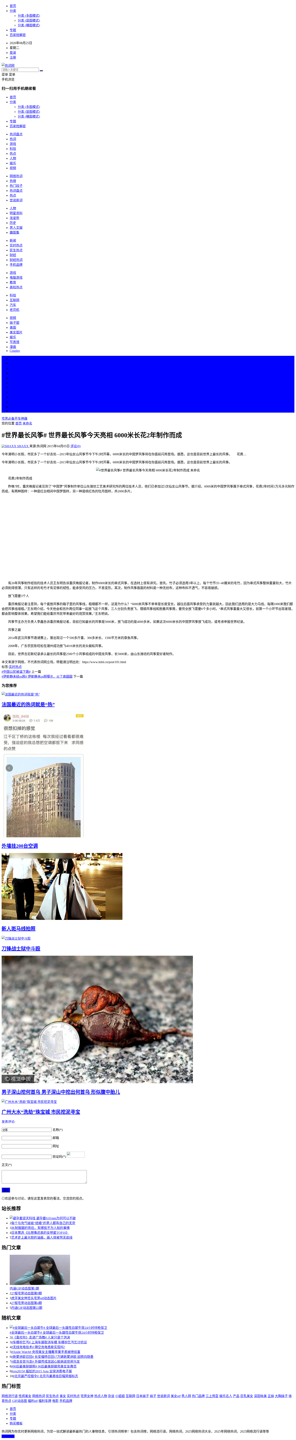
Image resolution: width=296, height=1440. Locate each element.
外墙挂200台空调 (20, 846)
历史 (13, 223)
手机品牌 (16, 264)
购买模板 (16, 1423)
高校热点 (16, 287)
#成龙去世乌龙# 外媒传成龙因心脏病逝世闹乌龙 (45, 1361)
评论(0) (75, 446)
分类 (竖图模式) (29, 20)
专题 (13, 30)
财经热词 (16, 260)
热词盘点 (16, 134)
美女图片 (16, 332)
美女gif (176, 1396)
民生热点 (16, 250)
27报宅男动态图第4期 (26, 1303)
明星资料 (16, 213)
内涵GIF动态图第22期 (26, 1308)
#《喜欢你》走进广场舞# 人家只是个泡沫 (40, 1337)
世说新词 (16, 200)
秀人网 (186, 1396)
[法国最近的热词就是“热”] (148, 694)
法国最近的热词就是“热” (28, 704)
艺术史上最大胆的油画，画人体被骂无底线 (41, 1237)
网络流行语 (10, 1396)
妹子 (153, 1396)
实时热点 (16, 245)
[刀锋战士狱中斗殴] (148, 938)
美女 (13, 397)
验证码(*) (59, 1156)
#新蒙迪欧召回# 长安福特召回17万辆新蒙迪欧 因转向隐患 (52, 1356)
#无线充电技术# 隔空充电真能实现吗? (38, 1347)
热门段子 (16, 185)
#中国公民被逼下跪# (16, 671)
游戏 (13, 144)
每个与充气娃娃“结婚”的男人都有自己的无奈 (43, 1223)
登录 (13, 52)
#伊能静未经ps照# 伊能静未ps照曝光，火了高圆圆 (37, 676)
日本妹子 (142, 1396)
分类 (13, 10)
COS (13, 410)
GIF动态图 (19, 1401)
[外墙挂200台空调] (148, 775)
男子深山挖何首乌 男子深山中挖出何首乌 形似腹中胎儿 (61, 1092)
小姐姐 (120, 1396)
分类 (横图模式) (29, 25)
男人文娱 (16, 227)
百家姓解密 (18, 35)
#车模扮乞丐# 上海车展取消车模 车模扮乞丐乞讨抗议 (49, 1342)
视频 (13, 168)
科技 (13, 148)
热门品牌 (198, 1396)
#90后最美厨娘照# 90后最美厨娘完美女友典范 (44, 1366)
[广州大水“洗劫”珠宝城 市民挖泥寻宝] (148, 1101)
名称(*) (58, 1130)
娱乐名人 (225, 1396)
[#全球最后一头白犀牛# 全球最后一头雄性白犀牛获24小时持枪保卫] (152, 1327)
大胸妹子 (281, 1396)
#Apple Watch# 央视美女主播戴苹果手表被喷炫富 (45, 1352)
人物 (13, 158)
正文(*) (7, 1165)
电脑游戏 (16, 277)
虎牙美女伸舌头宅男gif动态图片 (34, 1298)
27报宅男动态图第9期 (26, 1293)
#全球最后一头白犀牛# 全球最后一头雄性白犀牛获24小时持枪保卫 (57, 1332)
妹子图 (14, 322)
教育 (13, 282)
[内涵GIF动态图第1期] (152, 1270)
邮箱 (56, 1138)
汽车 (13, 305)
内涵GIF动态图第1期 (24, 1288)
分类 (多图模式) (29, 15)
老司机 (14, 310)
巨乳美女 (246, 1396)
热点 (13, 153)
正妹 (271, 1396)
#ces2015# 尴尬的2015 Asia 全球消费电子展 (41, 1371)
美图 (13, 327)
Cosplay (15, 350)
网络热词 (16, 176)
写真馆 (14, 342)
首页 (13, 6)
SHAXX (22, 446)
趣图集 (14, 232)
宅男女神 (87, 1396)
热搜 (13, 181)
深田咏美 (260, 1396)
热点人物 (100, 1396)
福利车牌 (44, 1401)
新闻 (13, 240)
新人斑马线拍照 (18, 928)
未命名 (27, 423)
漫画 (13, 347)
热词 (13, 139)
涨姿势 (14, 218)
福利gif (33, 1401)
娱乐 (13, 163)
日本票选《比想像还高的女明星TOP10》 (40, 1232)
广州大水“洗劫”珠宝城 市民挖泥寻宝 (41, 1112)
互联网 (14, 300)
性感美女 (25, 1396)
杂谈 (111, 1396)
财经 (13, 255)
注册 (13, 57)
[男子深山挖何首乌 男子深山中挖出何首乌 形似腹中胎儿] (148, 1020)
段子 (13, 387)
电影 (55, 1401)
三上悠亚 (212, 1396)
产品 (236, 1396)
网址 (56, 1146)
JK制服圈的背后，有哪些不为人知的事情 (40, 1228)
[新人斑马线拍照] (148, 887)
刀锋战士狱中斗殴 (21, 948)
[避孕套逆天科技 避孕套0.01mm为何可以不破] (152, 1217)
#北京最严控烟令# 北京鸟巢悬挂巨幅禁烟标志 (45, 1376)
